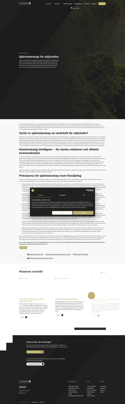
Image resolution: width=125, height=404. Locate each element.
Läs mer (22, 317)
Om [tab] (84, 195)
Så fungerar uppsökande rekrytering (66, 299)
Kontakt (102, 3)
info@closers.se (22, 393)
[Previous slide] (90, 296)
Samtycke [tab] (40, 195)
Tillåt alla (83, 212)
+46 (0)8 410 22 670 (24, 390)
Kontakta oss (23, 247)
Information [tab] (62, 195)
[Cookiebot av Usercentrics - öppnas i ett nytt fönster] (87, 190)
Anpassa (61, 212)
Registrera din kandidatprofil (34, 352)
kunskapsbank (23, 53)
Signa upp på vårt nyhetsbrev (34, 364)
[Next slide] (92, 296)
